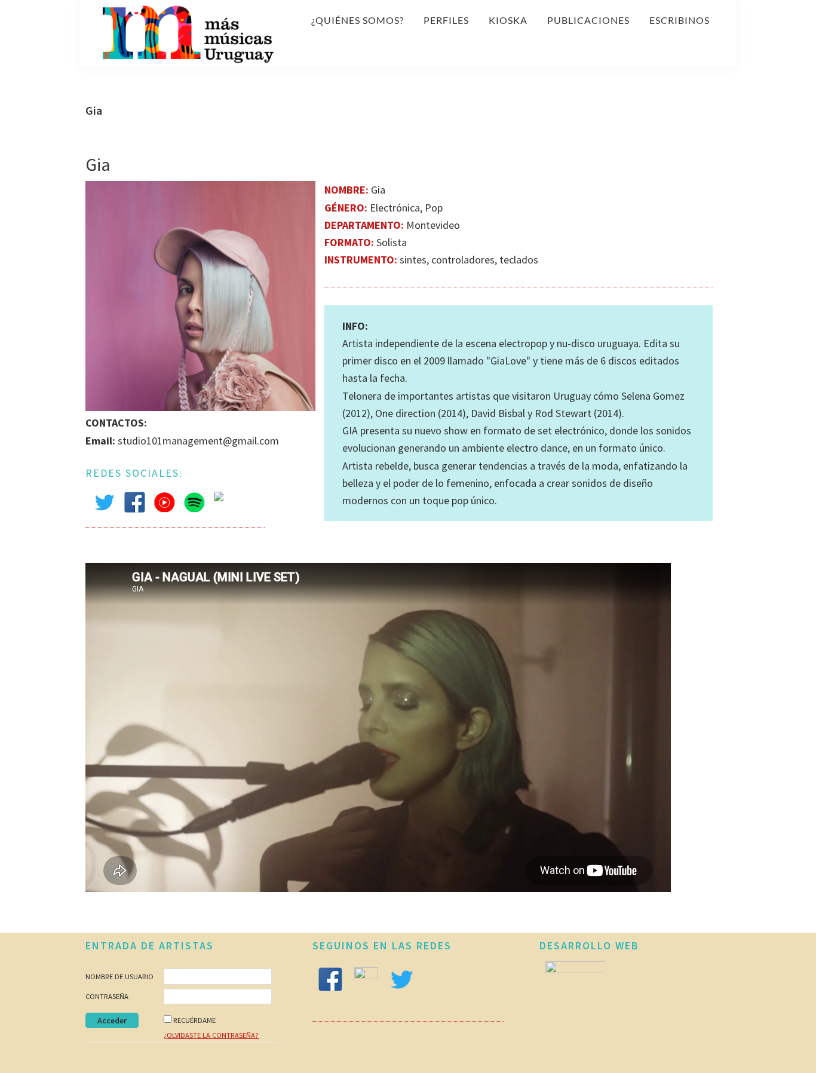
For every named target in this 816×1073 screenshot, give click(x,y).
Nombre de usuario (119, 976)
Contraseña (106, 996)
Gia (98, 164)
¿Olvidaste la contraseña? (211, 1035)
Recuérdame (194, 1020)
